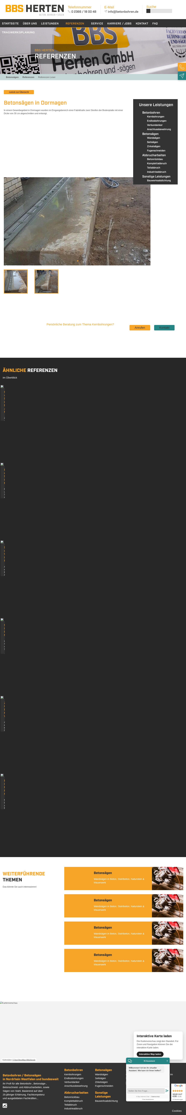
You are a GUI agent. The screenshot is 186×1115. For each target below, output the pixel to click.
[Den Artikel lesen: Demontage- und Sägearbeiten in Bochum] (2, 465)
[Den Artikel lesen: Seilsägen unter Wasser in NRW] (2, 542)
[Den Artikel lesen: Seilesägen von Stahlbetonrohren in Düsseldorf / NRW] (2, 387)
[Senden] (167, 1091)
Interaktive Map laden (150, 1054)
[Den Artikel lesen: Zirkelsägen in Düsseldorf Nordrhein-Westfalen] (2, 698)
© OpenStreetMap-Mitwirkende (24, 1060)
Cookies (177, 1110)
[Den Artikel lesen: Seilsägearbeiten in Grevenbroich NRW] (2, 620)
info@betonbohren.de (123, 12)
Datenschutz (155, 1096)
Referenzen (28, 77)
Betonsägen (12, 77)
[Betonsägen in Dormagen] (34, 16)
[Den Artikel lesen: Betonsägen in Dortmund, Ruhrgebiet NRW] (2, 776)
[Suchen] (148, 11)
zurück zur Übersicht (19, 92)
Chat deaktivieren (148, 1099)
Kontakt (164, 327)
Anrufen (140, 327)
